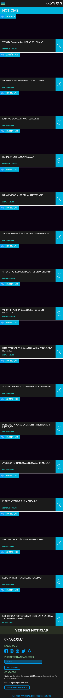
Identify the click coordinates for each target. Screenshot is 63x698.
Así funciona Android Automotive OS (23, 80)
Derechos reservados (41, 696)
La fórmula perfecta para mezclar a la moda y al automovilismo (27, 617)
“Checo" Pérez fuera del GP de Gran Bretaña (26, 272)
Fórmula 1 (11, 93)
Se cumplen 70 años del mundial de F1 (23, 539)
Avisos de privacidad (21, 696)
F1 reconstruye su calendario (19, 501)
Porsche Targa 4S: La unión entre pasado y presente (26, 426)
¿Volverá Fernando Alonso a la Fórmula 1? (26, 463)
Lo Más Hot (12, 55)
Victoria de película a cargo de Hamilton (25, 233)
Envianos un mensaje (17, 687)
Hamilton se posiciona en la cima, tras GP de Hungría (27, 349)
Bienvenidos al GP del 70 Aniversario (22, 195)
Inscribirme (12, 668)
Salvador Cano (8, 202)
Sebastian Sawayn (9, 49)
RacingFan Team (8, 278)
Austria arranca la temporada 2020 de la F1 (26, 386)
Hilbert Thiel (7, 623)
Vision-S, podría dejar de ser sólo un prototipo (23, 311)
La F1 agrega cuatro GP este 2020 (20, 119)
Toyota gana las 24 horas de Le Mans (22, 42)
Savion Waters (8, 87)
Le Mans (10, 16)
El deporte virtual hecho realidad (21, 578)
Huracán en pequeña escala (18, 157)
